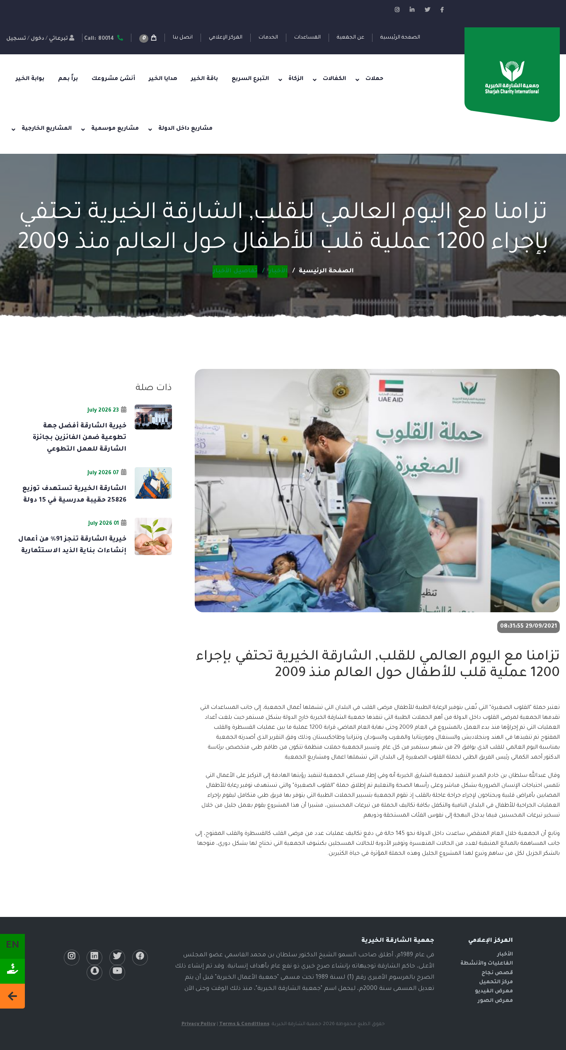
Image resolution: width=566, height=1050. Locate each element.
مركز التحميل (496, 982)
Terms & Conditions (244, 1024)
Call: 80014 (99, 39)
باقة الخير (204, 79)
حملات (374, 79)
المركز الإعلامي (225, 38)
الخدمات (268, 38)
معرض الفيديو (494, 991)
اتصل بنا (183, 38)
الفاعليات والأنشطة (486, 964)
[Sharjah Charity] (512, 78)
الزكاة (295, 79)
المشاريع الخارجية (47, 129)
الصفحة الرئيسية (400, 38)
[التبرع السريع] (12, 971)
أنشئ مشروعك (113, 79)
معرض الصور (495, 1001)
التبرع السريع (250, 79)
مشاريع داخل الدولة (185, 129)
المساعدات (307, 38)
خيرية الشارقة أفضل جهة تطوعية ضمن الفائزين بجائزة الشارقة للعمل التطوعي (79, 438)
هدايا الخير (163, 79)
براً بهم (68, 79)
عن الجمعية (350, 38)
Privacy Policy (198, 1024)
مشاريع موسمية (115, 129)
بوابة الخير (30, 79)
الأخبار (505, 955)
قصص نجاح (497, 973)
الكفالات (334, 79)
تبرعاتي (58, 39)
